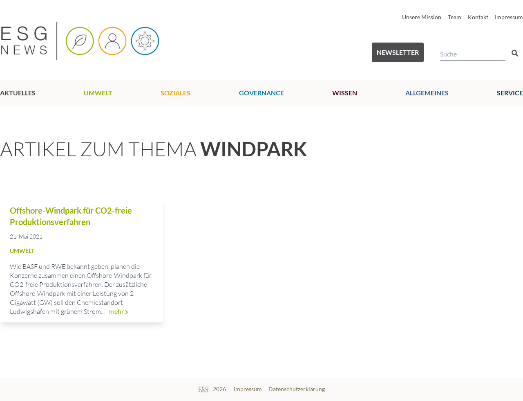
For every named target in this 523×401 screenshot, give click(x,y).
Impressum (509, 17)
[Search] (515, 53)
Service (510, 93)
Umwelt (98, 93)
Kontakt (478, 17)
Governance (261, 93)
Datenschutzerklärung (296, 388)
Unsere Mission (421, 17)
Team (454, 17)
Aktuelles (18, 93)
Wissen (344, 93)
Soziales (175, 93)
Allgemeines (427, 93)
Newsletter (398, 52)
